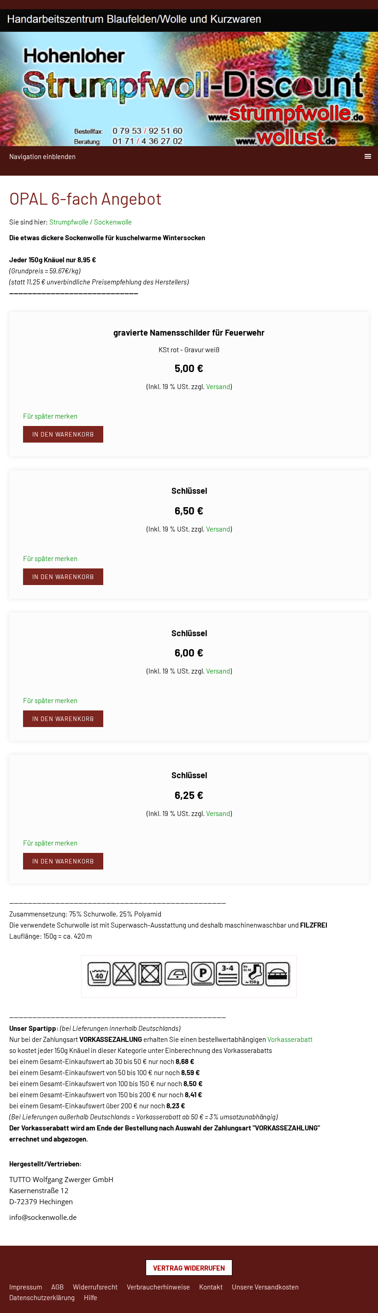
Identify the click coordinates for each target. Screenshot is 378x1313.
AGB (57, 1287)
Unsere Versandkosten (265, 1287)
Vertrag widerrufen (189, 1268)
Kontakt (211, 1287)
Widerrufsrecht (95, 1287)
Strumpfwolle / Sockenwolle (90, 222)
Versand (218, 386)
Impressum (25, 1287)
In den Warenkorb (63, 434)
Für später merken (50, 416)
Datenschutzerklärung (42, 1297)
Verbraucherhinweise (158, 1287)
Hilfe (90, 1297)
